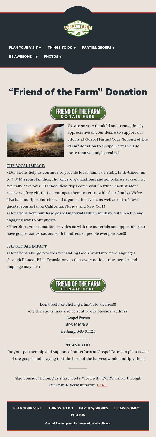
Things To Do (60, 48)
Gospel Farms (54, 423)
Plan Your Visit (23, 48)
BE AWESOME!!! (21, 56)
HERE (102, 385)
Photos (51, 56)
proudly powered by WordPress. (88, 423)
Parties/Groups (96, 48)
